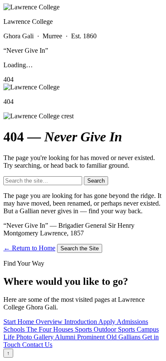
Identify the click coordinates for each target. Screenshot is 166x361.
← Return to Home (29, 248)
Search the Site (79, 248)
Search (96, 181)
